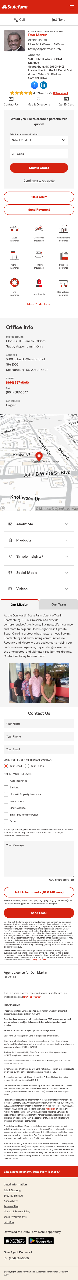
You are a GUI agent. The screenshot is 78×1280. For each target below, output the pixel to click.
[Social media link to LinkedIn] (43, 85)
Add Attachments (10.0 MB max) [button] (39, 892)
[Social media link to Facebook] (34, 85)
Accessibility (11, 1201)
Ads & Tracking (12, 1190)
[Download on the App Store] (15, 1240)
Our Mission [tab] (19, 604)
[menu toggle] (71, 6)
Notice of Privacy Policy (17, 1211)
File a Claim (39, 197)
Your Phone (13, 736)
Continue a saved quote (39, 180)
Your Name (13, 723)
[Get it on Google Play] (41, 1240)
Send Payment (39, 209)
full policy (50, 1109)
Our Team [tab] (58, 604)
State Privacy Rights (15, 1217)
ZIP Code (18, 153)
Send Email (39, 913)
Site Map (9, 1222)
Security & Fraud (13, 1195)
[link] (19, 6)
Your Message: (15, 845)
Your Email (13, 749)
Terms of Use (11, 1206)
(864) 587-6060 (17, 382)
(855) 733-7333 (39, 959)
